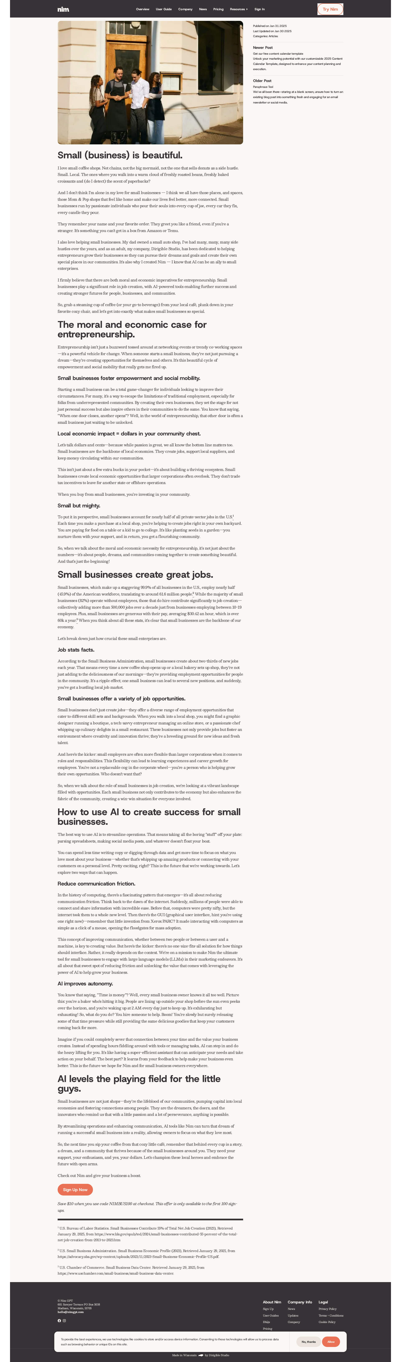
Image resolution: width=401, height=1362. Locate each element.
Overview (142, 9)
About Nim (272, 1302)
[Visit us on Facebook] (59, 1320)
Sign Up (268, 1309)
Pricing (218, 9)
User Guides (270, 1315)
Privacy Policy (328, 1309)
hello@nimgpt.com (71, 1312)
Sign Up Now (75, 1189)
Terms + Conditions (331, 1315)
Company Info (300, 1302)
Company (185, 9)
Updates (293, 1315)
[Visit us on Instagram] (64, 1320)
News (203, 9)
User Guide (164, 9)
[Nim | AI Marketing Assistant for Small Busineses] (63, 9)
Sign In (260, 9)
